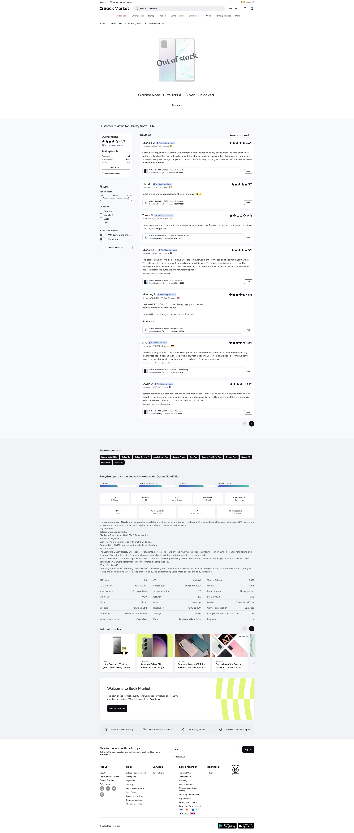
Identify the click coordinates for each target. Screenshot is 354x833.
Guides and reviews (134, 796)
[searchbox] (181, 8)
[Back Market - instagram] (102, 788)
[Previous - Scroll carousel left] (244, 628)
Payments (130, 780)
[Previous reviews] (244, 424)
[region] (177, 653)
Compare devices (134, 800)
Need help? (234, 8)
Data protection (186, 784)
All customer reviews (135, 804)
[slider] (102, 199)
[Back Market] (114, 8)
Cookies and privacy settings (188, 789)
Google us (155, 699)
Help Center (131, 792)
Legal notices (185, 798)
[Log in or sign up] (245, 8)
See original (165, 273)
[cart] (251, 8)
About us (103, 773)
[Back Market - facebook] (114, 788)
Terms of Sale (185, 776)
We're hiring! (105, 784)
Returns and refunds (135, 788)
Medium (209, 773)
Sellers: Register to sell (136, 773)
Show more (148, 321)
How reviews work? (112, 173)
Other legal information (189, 794)
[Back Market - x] (102, 794)
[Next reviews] (251, 424)
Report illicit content (188, 802)
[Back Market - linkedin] (108, 788)
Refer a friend (158, 773)
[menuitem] (138, 16)
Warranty (183, 780)
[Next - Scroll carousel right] (251, 628)
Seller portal (131, 776)
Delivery (129, 784)
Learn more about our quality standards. (192, 571)
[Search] (136, 8)
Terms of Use (185, 773)
